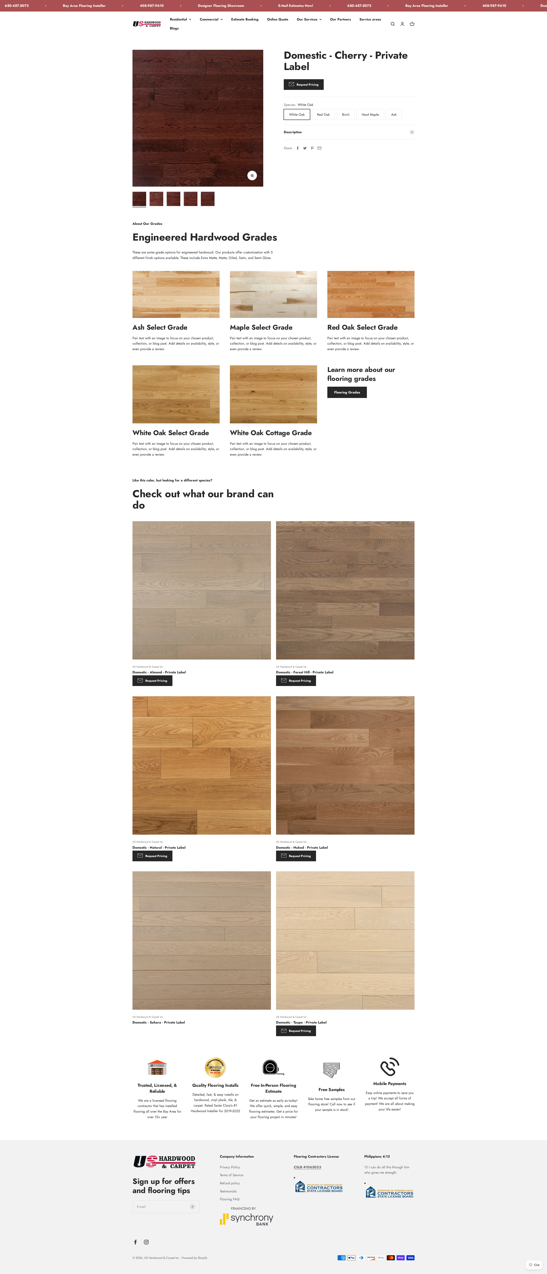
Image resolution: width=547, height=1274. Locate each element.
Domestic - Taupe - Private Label (301, 1022)
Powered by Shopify (194, 1258)
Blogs (174, 28)
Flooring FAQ (230, 1199)
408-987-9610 (78, 5)
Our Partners (340, 19)
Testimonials (228, 1191)
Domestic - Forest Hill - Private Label (304, 672)
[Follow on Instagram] (146, 1242)
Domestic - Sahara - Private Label (158, 1022)
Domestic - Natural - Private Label (158, 847)
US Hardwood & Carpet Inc (147, 667)
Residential (178, 19)
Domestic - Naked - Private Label (302, 847)
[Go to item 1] (139, 199)
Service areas (370, 19)
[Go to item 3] (173, 199)
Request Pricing (156, 681)
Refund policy (230, 1183)
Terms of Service (231, 1175)
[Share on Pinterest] (312, 148)
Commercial (209, 19)
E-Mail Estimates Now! (221, 5)
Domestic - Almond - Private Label (159, 672)
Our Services (307, 19)
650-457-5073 (285, 5)
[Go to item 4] (190, 199)
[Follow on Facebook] (135, 1242)
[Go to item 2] (156, 199)
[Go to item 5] (208, 199)
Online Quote (277, 19)
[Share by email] (319, 148)
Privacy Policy (230, 1167)
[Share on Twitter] (305, 148)
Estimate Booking (245, 19)
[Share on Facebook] (297, 148)
